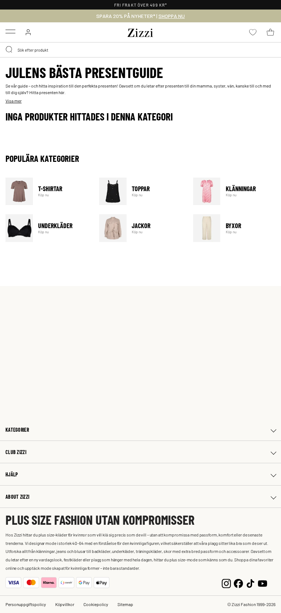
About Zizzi (17, 497)
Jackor (141, 228)
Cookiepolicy (95, 604)
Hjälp (11, 474)
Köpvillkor (64, 604)
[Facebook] (238, 582)
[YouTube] (262, 582)
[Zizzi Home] (140, 31)
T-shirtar (47, 191)
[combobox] (140, 49)
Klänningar (235, 191)
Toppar (141, 191)
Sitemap (125, 604)
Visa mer (13, 101)
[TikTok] (250, 582)
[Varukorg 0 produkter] (270, 32)
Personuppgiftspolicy (25, 604)
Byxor (235, 228)
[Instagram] (226, 582)
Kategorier (17, 430)
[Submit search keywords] (9, 49)
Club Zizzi (15, 452)
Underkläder (47, 228)
